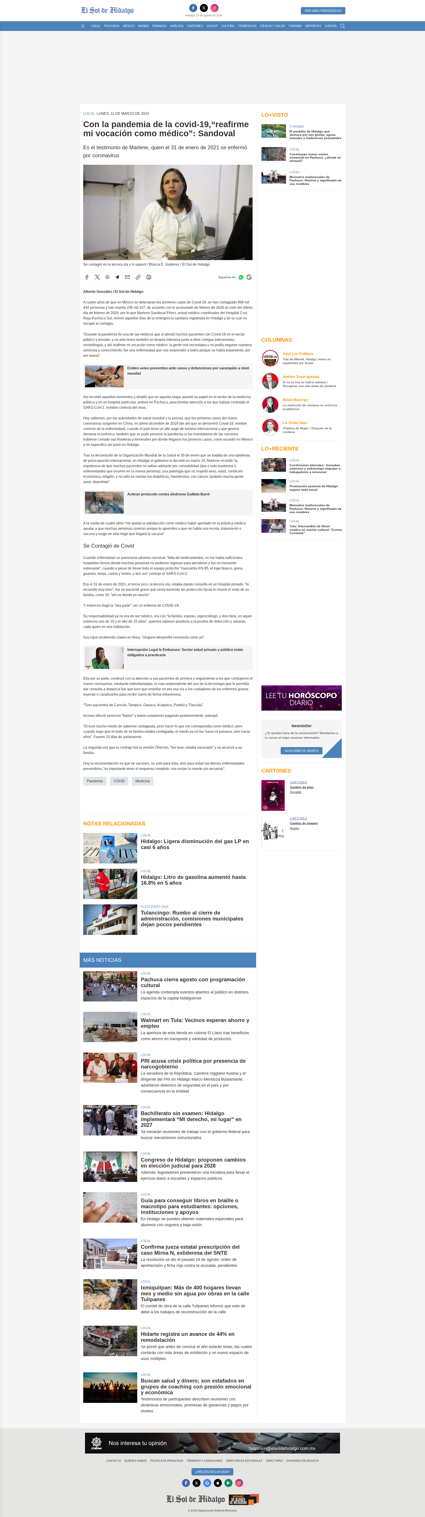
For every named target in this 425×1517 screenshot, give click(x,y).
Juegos (331, 26)
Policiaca (112, 26)
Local (95, 26)
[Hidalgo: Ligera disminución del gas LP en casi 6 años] (110, 848)
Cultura (227, 26)
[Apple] (218, 1483)
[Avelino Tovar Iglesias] (270, 381)
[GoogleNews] (207, 1483)
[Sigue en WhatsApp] (241, 277)
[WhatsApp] (107, 277)
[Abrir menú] (83, 26)
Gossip (212, 26)
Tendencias (247, 26)
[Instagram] (214, 8)
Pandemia (95, 781)
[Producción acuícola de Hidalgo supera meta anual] (273, 486)
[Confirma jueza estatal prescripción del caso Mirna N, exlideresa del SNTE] (110, 1256)
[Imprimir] (148, 277)
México (129, 26)
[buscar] (342, 26)
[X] (204, 8)
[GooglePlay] (228, 1483)
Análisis (177, 26)
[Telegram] (117, 277)
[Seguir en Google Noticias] (249, 277)
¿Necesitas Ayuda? (212, 1472)
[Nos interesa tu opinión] (212, 1443)
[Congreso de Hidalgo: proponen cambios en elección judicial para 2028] (110, 1169)
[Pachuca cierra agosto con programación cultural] (110, 989)
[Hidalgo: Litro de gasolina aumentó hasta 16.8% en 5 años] (110, 884)
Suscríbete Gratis (301, 751)
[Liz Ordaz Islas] (270, 427)
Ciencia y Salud (272, 26)
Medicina (142, 781)
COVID (119, 781)
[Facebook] (193, 8)
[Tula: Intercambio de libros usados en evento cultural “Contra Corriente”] (273, 527)
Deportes (313, 26)
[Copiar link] (138, 277)
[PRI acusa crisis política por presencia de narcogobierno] (110, 1076)
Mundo (143, 26)
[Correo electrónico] (127, 277)
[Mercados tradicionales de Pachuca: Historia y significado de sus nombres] (273, 506)
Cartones (195, 26)
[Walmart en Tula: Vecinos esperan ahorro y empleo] (110, 1029)
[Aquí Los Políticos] (270, 358)
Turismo (295, 26)
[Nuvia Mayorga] (270, 404)
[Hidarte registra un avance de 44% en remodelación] (110, 1346)
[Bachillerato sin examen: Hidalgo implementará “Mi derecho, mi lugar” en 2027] (110, 1125)
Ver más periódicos (323, 11)
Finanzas (159, 26)
